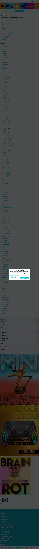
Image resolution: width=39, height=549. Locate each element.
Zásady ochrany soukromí (14, 275)
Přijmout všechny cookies (24, 278)
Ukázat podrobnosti (13, 277)
